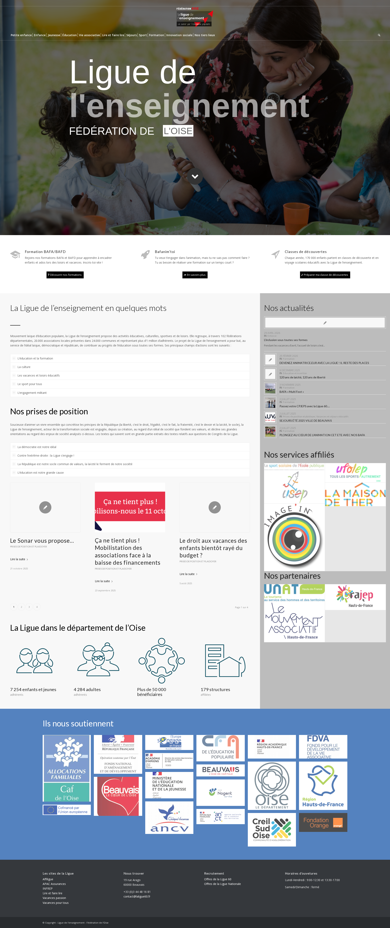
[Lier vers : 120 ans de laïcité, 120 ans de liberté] (270, 374)
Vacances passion (54, 898)
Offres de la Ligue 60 (217, 879)
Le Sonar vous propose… (42, 540)
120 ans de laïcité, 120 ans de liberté (302, 377)
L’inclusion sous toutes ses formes (286, 340)
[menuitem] (21, 35)
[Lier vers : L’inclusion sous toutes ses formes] (325, 323)
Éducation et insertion (295, 373)
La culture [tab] (23, 367)
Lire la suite (17, 559)
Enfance (272, 335)
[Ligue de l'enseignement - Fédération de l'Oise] (195, 18)
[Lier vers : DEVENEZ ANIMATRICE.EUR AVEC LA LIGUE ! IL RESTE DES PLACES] (270, 360)
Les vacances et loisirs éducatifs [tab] (38, 375)
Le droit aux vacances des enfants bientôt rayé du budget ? (213, 548)
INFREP (48, 888)
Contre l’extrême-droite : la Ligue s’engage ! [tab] (45, 455)
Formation (289, 358)
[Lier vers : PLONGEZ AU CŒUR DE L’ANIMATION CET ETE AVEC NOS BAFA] (270, 432)
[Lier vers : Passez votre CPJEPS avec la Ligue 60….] (270, 403)
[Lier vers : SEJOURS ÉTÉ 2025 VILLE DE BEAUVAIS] (270, 417)
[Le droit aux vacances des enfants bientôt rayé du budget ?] (215, 507)
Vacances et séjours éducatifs (332, 416)
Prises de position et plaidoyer (28, 546)
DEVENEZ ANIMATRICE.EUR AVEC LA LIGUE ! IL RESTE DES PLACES (324, 363)
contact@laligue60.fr (137, 896)
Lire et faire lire (52, 893)
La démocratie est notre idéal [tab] (36, 447)
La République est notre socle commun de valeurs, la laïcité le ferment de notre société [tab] (74, 464)
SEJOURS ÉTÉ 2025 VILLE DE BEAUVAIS (306, 420)
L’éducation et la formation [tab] (35, 358)
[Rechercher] (378, 35)
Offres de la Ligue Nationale (222, 884)
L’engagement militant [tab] (32, 393)
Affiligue (48, 879)
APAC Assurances (54, 884)
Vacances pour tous (56, 903)
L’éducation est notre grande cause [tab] (40, 472)
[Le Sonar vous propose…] (45, 507)
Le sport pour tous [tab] (29, 384)
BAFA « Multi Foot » (292, 391)
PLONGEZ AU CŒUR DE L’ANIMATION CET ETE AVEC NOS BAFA (322, 435)
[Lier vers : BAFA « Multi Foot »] (270, 388)
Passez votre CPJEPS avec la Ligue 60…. (305, 406)
